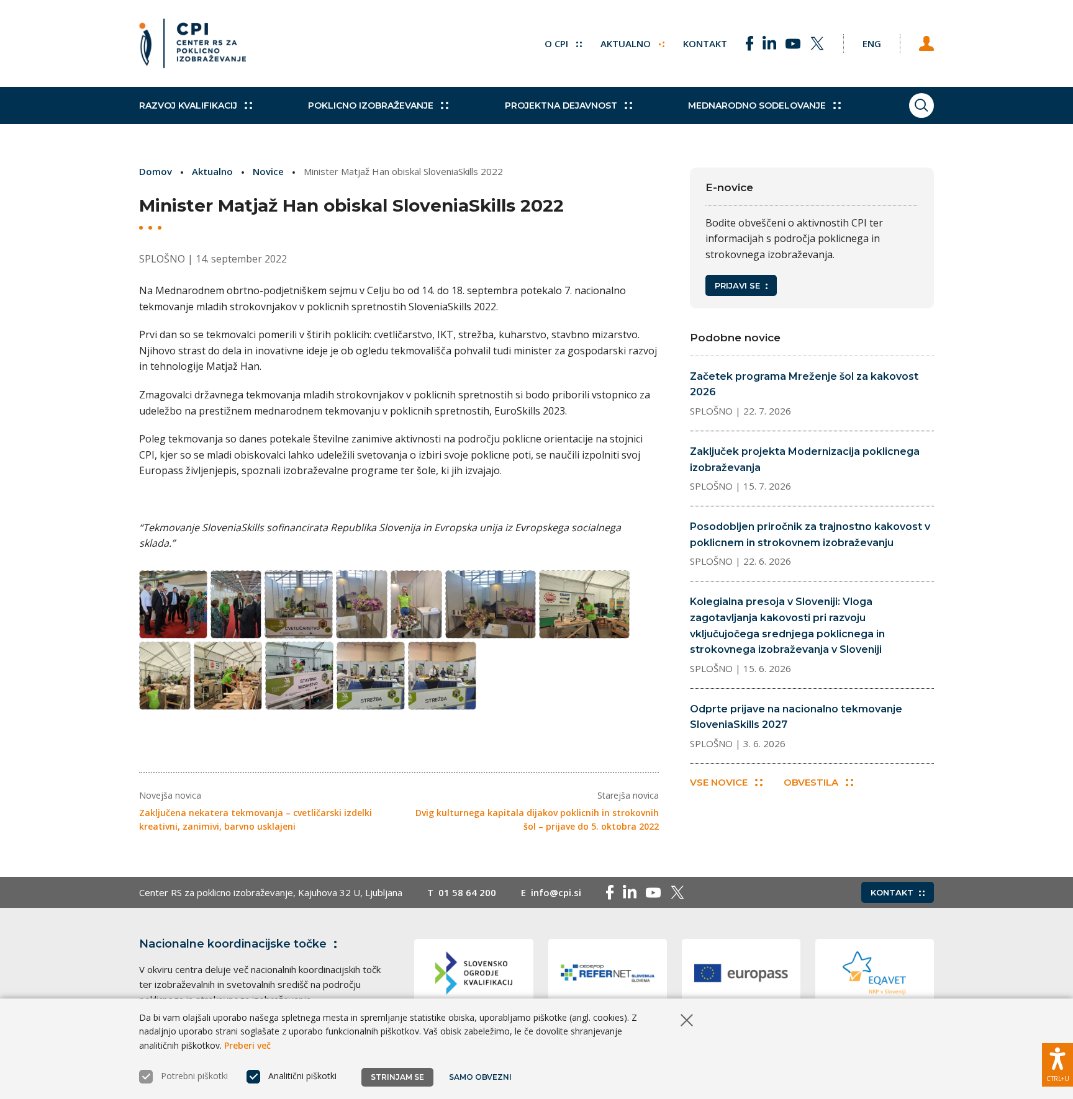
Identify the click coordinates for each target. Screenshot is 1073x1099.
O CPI (558, 43)
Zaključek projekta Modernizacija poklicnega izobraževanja (805, 459)
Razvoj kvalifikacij (188, 105)
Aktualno (626, 43)
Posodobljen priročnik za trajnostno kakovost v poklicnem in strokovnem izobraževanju (810, 535)
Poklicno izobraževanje (370, 105)
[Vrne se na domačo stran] (192, 43)
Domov (155, 171)
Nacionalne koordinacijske (233, 944)
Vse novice (719, 782)
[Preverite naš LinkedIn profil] (769, 43)
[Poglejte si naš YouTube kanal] (793, 43)
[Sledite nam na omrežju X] (817, 43)
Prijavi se (737, 285)
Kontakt (705, 43)
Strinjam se (397, 1077)
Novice (268, 171)
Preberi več (247, 1045)
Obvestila (811, 782)
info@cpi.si (556, 892)
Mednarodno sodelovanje (757, 105)
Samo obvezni (480, 1077)
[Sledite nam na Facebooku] (749, 43)
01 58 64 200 (467, 892)
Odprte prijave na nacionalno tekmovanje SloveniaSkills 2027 (796, 717)
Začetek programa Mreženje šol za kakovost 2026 (804, 384)
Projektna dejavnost (561, 105)
